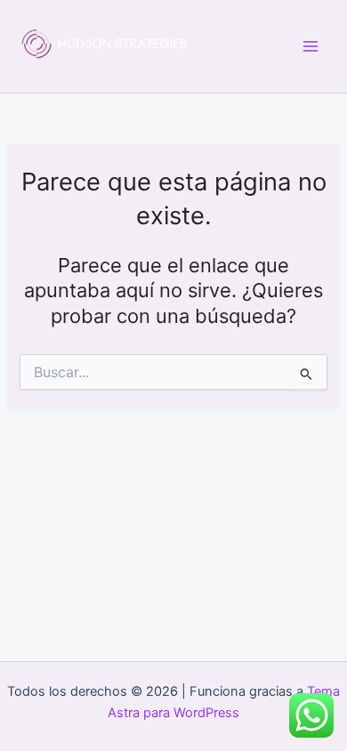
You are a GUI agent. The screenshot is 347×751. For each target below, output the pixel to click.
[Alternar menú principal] (310, 46)
